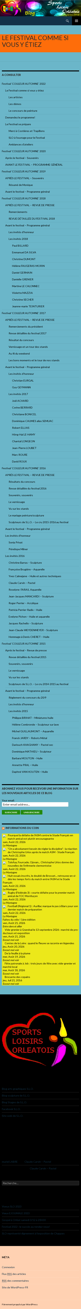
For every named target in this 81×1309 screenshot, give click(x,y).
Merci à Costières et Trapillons (27, 130)
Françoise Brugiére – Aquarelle (27, 569)
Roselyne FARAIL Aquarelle (25, 589)
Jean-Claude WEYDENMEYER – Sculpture (33, 630)
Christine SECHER (23, 299)
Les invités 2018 (18, 238)
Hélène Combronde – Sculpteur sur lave (35, 724)
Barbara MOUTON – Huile (27, 758)
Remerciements (18, 211)
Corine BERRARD (22, 407)
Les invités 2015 (18, 711)
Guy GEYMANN (21, 387)
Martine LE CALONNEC (26, 286)
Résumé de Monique (21, 184)
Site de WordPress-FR (15, 1287)
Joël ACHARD (20, 400)
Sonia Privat (16, 542)
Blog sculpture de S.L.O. (16, 1095)
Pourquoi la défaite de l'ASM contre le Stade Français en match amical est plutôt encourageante (40, 837)
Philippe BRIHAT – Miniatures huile (32, 717)
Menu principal (76, 20)
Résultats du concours (22, 481)
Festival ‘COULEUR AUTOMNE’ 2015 (24, 643)
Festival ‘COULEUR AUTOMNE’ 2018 (24, 198)
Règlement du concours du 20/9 (27, 697)
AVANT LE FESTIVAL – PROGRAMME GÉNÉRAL (34, 164)
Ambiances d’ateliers (21, 144)
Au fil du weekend (19, 353)
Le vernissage (17, 501)
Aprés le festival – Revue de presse (26, 650)
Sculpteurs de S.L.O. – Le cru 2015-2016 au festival (38, 522)
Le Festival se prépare (18, 124)
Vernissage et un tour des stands (28, 346)
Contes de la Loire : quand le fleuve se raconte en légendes (39, 943)
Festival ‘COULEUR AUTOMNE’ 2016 (24, 468)
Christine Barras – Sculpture (25, 562)
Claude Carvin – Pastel (22, 582)
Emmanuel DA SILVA (24, 252)
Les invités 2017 (18, 394)
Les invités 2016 (14, 555)
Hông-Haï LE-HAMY (23, 434)
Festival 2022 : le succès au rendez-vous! (26, 1226)
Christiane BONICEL (24, 414)
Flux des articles (14, 1273)
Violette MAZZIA (22, 292)
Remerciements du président (26, 326)
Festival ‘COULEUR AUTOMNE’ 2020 (24, 151)
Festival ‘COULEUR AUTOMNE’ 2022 (24, 83)
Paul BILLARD (20, 245)
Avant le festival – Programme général (27, 191)
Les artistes (16, 97)
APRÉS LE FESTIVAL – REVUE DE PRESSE (30, 205)
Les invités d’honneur (21, 232)
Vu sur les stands (19, 508)
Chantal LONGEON (23, 441)
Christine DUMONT (24, 259)
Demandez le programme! (20, 117)
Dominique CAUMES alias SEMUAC (32, 421)
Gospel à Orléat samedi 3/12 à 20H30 (24, 1219)
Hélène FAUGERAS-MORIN (28, 265)
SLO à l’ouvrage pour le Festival (27, 137)
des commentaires (15, 1280)
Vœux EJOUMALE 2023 (16, 1213)
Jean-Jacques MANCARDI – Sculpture (31, 596)
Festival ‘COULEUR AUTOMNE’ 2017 (24, 313)
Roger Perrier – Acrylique (23, 603)
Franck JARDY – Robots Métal (29, 738)
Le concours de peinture (23, 110)
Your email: (8, 800)
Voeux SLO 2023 (11, 1206)
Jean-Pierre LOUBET (24, 448)
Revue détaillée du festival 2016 (27, 488)
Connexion (8, 1267)
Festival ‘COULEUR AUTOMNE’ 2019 (24, 171)
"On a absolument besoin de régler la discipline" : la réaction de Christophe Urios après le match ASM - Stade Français (42, 850)
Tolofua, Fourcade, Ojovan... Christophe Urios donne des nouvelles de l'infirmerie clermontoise (41, 864)
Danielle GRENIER (22, 279)
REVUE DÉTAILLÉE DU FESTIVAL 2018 (32, 218)
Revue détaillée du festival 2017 (27, 333)
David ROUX (19, 461)
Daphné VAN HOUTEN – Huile (30, 771)
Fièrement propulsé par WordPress (20, 1304)
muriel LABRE (10, 1161)
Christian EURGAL (23, 380)
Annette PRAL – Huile (25, 765)
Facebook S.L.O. (11, 1109)
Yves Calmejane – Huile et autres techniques (35, 576)
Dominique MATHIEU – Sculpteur (31, 751)
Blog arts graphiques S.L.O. (18, 1088)
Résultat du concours (21, 340)
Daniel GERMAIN (22, 272)
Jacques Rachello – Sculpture (26, 623)
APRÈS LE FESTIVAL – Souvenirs (24, 178)
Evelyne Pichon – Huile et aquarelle (29, 616)
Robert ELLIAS (20, 427)
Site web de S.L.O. (12, 1115)
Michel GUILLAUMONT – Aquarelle (33, 731)
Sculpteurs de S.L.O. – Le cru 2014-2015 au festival (38, 684)
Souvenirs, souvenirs (21, 495)
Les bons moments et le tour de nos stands (34, 360)
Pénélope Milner (18, 549)
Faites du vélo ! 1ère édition (19, 919)
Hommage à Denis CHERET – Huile (29, 636)
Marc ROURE (20, 454)
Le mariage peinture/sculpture (26, 515)
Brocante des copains (17, 976)
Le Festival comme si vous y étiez (24, 90)
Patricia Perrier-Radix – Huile (25, 609)
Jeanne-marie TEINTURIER (28, 306)
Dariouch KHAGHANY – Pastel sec (32, 744)
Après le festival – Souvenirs (22, 157)
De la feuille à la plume (17, 953)
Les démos (15, 103)
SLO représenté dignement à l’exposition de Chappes (33, 1233)
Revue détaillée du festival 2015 (27, 657)
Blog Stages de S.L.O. (14, 1102)
